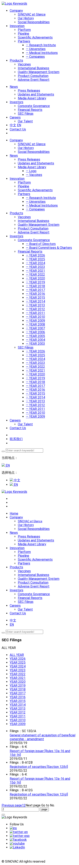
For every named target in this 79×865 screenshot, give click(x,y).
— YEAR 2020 (35, 278)
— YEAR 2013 (35, 305)
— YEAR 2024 (35, 263)
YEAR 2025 (18, 662)
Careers (15, 420)
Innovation (17, 179)
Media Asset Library (32, 98)
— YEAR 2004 (35, 340)
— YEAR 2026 (35, 255)
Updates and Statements (36, 94)
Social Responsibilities (34, 22)
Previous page (12, 805)
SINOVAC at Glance (32, 14)
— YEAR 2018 (35, 286)
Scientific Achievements (35, 37)
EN (19, 125)
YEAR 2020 (18, 682)
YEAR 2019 (18, 685)
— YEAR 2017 (35, 290)
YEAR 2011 (18, 716)
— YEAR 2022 (35, 274)
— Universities (36, 49)
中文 (13, 125)
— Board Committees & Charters (49, 248)
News (14, 156)
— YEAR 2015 (35, 298)
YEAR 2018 (18, 689)
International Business (33, 68)
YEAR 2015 (18, 701)
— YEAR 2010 (35, 317)
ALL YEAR (17, 655)
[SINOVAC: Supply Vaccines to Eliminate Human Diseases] (14, 3)
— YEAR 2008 (35, 324)
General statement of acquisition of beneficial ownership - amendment (42, 737)
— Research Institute (41, 45)
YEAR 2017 (18, 693)
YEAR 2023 (18, 670)
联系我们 (16, 439)
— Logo (31, 171)
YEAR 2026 (18, 659)
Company (16, 140)
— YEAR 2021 (35, 271)
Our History (26, 18)
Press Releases (29, 90)
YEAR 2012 (18, 712)
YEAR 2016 (18, 697)
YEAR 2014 (18, 705)
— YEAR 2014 (35, 301)
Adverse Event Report (33, 80)
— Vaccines (34, 175)
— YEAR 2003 (35, 344)
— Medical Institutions (42, 53)
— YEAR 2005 (35, 336)
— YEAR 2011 (35, 313)
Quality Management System (38, 72)
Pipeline (23, 34)
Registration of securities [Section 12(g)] (39, 794)
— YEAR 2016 (35, 294)
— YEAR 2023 (35, 267)
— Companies (35, 57)
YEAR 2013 (18, 708)
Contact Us (18, 129)
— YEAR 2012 (35, 309)
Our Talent (25, 121)
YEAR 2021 (18, 678)
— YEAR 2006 (35, 332)
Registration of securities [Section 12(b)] (39, 767)
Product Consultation (33, 76)
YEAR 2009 (18, 724)
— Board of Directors (41, 244)
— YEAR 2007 (35, 328)
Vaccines (24, 64)
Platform (24, 30)
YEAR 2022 (18, 674)
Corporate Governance (34, 106)
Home (14, 513)
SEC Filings (25, 114)
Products (16, 213)
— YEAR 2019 (35, 282)
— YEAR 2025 (35, 259)
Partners (24, 41)
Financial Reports (30, 110)
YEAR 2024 (18, 666)
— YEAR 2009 (35, 321)
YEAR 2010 (18, 720)
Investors (16, 236)
